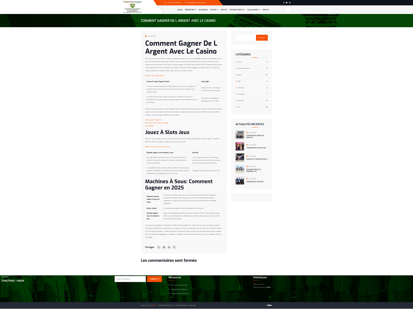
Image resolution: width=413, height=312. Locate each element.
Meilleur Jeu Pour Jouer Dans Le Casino (157, 146)
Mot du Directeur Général (179, 285)
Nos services (203, 10)
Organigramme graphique (179, 289)
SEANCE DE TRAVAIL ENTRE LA (256, 159)
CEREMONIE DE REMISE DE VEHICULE (255, 137)
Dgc (239, 81)
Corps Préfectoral (244, 68)
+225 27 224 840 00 (174, 3)
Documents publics (236, 10)
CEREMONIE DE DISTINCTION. (256, 148)
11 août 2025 (151, 36)
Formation (241, 94)
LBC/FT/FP (224, 10)
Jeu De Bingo (149, 126)
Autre (240, 62)
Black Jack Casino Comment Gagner (156, 123)
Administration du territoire (180, 294)
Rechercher (262, 37)
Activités (213, 10)
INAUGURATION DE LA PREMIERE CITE (253, 170)
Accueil (179, 10)
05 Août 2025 (252, 133)
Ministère (241, 101)
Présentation (189, 10)
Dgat (239, 75)
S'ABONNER (153, 279)
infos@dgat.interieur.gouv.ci (197, 3)
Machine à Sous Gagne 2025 (154, 75)
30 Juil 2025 (252, 156)
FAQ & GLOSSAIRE (252, 10)
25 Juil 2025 (252, 166)
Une (239, 107)
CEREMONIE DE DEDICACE (255, 182)
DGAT (154, 305)
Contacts (265, 10)
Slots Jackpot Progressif (153, 120)
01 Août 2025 (252, 145)
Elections (241, 88)
